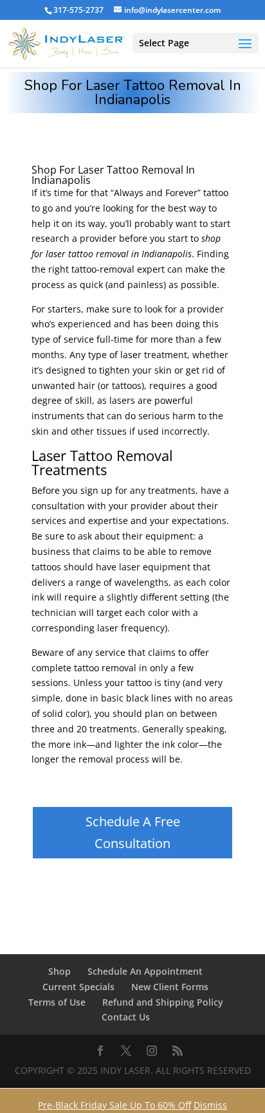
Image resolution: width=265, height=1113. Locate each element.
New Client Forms (169, 987)
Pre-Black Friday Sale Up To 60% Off (114, 1105)
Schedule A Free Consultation (133, 832)
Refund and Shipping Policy (162, 1002)
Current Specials (78, 987)
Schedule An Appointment (145, 971)
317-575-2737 (78, 10)
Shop (59, 971)
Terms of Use (57, 1002)
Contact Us (126, 1017)
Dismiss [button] (210, 1105)
